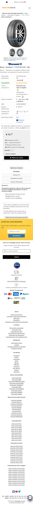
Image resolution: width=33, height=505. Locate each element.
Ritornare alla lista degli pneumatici (12, 13)
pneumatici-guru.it (19, 501)
